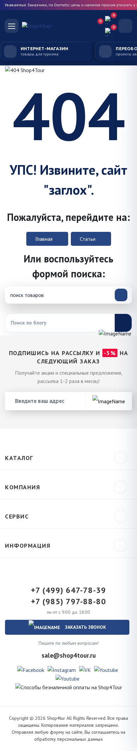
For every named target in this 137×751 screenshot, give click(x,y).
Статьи (88, 238)
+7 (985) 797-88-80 (68, 602)
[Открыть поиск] (125, 26)
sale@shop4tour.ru (69, 655)
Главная (44, 238)
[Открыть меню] (12, 26)
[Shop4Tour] (54, 26)
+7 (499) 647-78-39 (68, 590)
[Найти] (123, 323)
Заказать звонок (85, 627)
